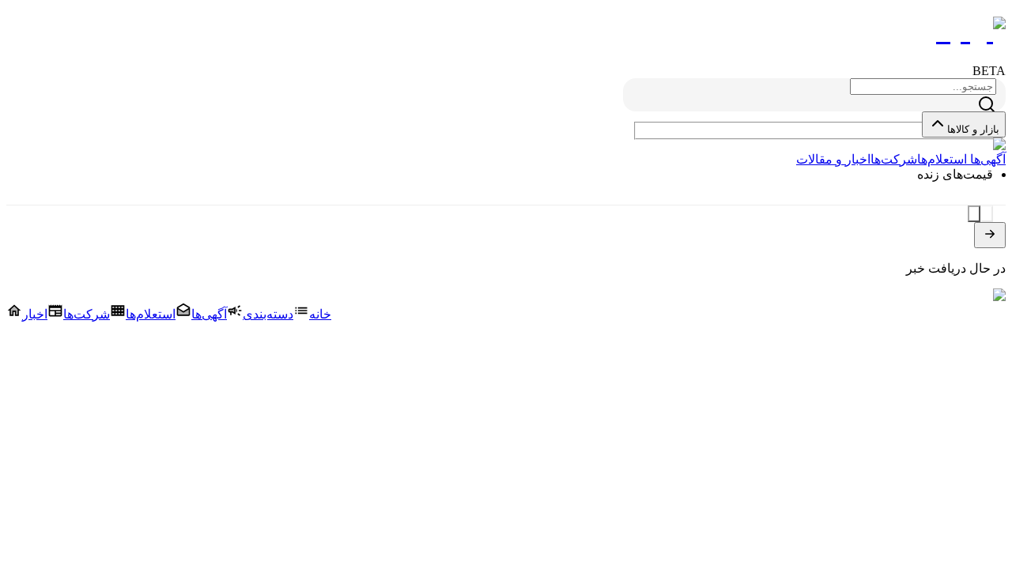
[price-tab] (986, 213)
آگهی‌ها (986, 159)
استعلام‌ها (942, 159)
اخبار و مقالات (833, 159)
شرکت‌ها (893, 159)
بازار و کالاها (973, 129)
